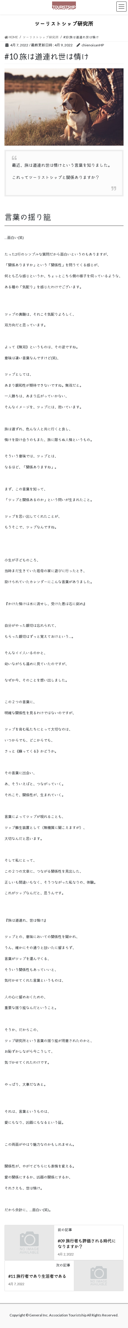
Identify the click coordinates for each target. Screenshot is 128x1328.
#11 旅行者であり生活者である (37, 1276)
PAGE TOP (118, 1282)
